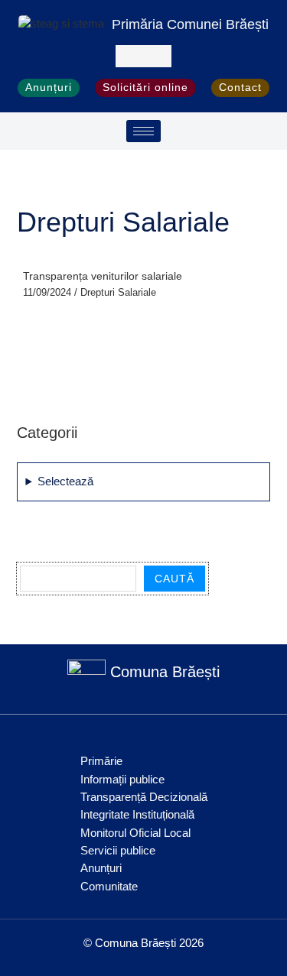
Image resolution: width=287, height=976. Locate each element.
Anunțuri (101, 868)
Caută (174, 578)
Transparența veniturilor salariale (102, 276)
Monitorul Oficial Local (135, 833)
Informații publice (122, 779)
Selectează (65, 481)
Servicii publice (117, 851)
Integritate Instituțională (137, 815)
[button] (143, 56)
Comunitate (109, 886)
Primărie (101, 761)
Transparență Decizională (143, 797)
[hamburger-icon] (143, 131)
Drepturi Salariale (118, 292)
